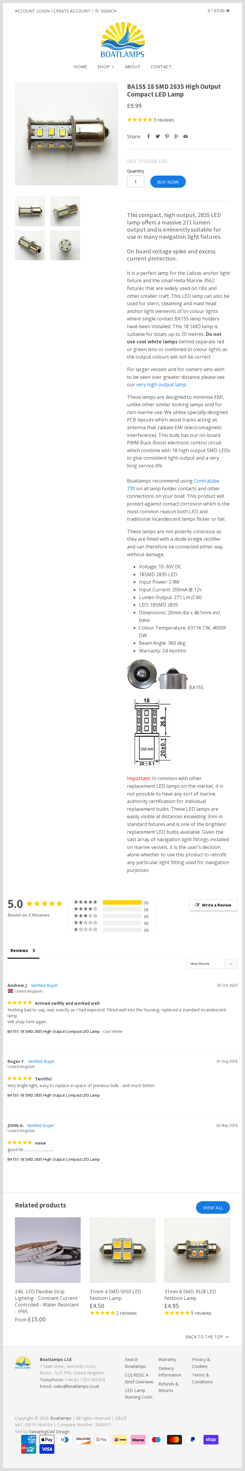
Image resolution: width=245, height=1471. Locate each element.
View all (213, 1207)
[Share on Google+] (176, 136)
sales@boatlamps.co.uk (76, 1386)
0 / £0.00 (217, 10)
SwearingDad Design (49, 1431)
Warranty (167, 1359)
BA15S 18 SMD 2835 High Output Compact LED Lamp (53, 1031)
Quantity (135, 170)
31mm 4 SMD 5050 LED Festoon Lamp (115, 1294)
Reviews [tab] (19, 950)
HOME (80, 66)
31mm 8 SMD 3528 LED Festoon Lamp (190, 1294)
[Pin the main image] (167, 136)
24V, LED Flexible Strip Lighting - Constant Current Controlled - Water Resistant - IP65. (47, 1301)
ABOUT (132, 66)
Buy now (168, 182)
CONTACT (161, 66)
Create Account (72, 11)
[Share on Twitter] (158, 136)
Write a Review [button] (216, 905)
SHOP (104, 66)
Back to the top (205, 1337)
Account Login (32, 11)
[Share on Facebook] (149, 136)
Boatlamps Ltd (55, 1359)
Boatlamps (60, 1418)
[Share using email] (186, 136)
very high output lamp (161, 384)
